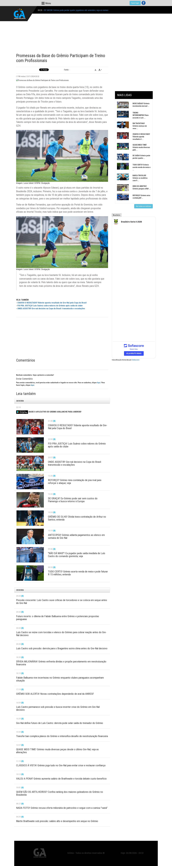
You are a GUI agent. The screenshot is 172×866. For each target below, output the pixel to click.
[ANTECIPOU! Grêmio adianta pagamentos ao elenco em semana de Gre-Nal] (30, 536)
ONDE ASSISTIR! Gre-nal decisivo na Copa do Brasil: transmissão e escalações (51, 308)
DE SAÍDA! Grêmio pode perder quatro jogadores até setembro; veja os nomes (76, 9)
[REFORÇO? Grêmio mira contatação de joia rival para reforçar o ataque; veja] (30, 481)
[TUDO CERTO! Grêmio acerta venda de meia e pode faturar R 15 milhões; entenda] (30, 573)
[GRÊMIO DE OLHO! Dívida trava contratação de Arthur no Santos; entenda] (30, 518)
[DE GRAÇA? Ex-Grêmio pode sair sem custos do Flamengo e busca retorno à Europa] (30, 499)
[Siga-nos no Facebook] (144, 3)
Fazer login (135, 3)
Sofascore (135, 360)
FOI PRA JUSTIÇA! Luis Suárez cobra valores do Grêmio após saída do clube (50, 305)
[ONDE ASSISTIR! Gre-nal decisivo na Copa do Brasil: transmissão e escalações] (30, 463)
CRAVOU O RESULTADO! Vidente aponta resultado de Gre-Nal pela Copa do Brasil (52, 303)
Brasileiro (116, 215)
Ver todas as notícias (143, 206)
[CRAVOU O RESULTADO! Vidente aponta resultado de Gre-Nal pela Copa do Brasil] (30, 426)
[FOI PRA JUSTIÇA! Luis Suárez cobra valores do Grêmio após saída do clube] (30, 445)
